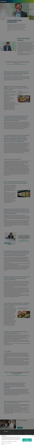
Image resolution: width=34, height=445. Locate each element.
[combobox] (32, 435)
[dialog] (17, 440)
